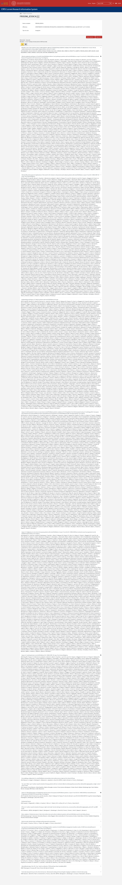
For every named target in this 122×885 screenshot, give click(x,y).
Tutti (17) (98, 37)
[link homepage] (5, 3)
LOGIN (119, 3)
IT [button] (113, 3)
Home (89, 3)
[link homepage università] (20, 3)
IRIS (21, 13)
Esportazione (90, 37)
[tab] (22, 44)
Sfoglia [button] (93, 3)
